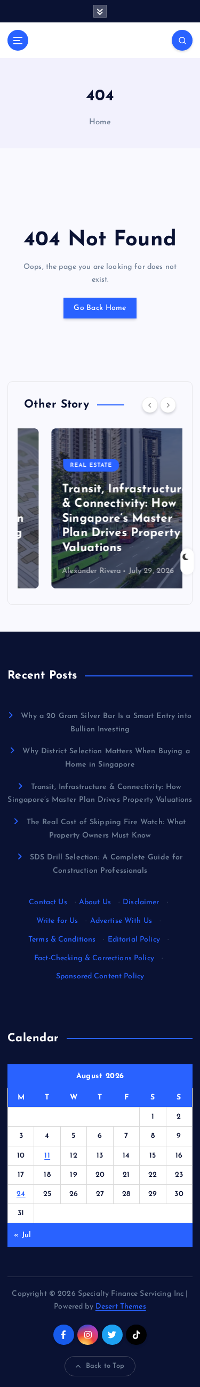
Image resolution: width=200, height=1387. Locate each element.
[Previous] (150, 405)
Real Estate (64, 465)
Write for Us (57, 921)
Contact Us (48, 902)
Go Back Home (100, 308)
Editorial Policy (134, 940)
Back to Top (105, 1365)
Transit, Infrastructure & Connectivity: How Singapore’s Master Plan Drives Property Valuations (98, 518)
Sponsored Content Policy (100, 977)
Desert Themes (120, 1307)
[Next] (168, 405)
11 (47, 1156)
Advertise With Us (121, 921)
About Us (95, 902)
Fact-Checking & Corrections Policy (94, 958)
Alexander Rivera (64, 571)
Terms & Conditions (62, 940)
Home (100, 122)
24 (21, 1194)
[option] (100, 508)
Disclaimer (141, 902)
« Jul (22, 1235)
